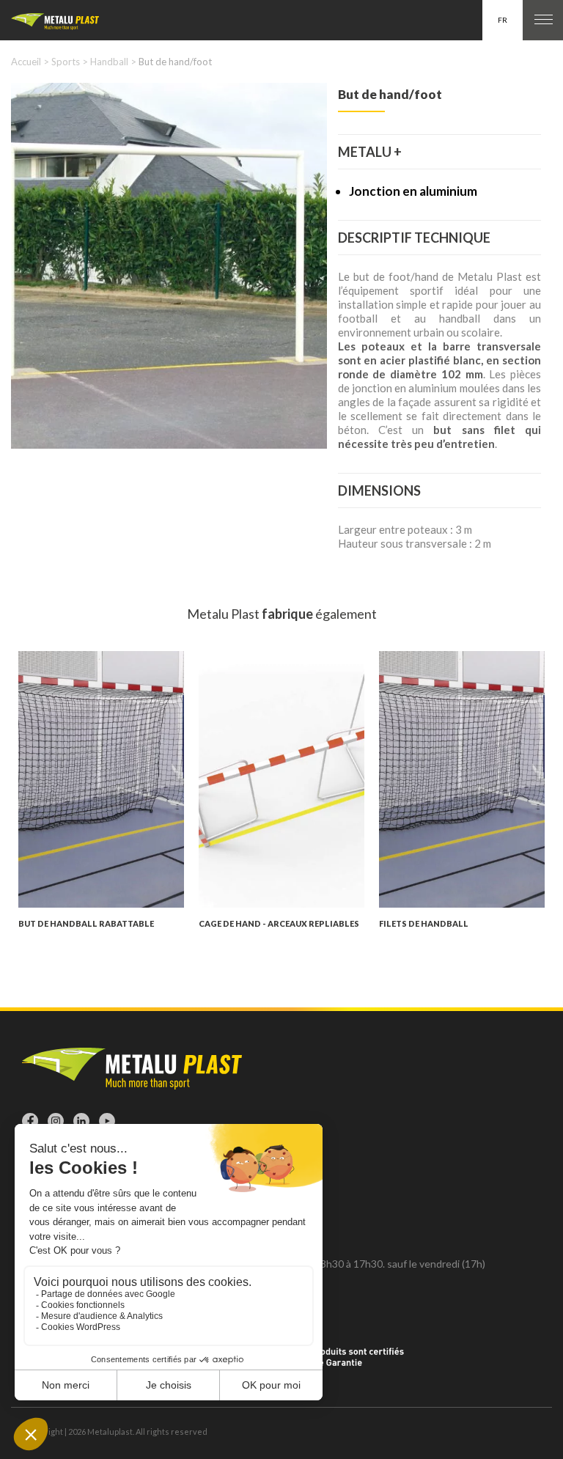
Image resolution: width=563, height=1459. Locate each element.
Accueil (26, 61)
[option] (169, 266)
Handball (109, 61)
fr (502, 19)
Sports (65, 61)
